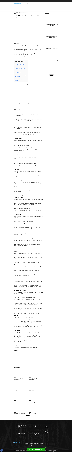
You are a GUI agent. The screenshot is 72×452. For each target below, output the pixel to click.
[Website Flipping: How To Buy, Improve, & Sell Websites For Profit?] (51, 67)
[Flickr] (49, 444)
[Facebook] (50, 1)
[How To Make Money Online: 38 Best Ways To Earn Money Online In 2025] (51, 19)
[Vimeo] (56, 1)
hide (24, 61)
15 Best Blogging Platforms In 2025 (33, 413)
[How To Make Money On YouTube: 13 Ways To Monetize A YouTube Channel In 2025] (16, 434)
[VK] (35, 39)
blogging (17, 350)
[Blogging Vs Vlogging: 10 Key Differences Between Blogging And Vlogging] (36, 385)
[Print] (39, 39)
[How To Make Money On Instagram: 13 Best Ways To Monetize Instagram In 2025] (51, 43)
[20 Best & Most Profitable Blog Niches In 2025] (21, 397)
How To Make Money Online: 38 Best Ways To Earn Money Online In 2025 (22, 426)
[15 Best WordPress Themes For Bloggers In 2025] (21, 408)
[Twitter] (54, 1)
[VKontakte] (54, 444)
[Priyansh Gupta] (14, 19)
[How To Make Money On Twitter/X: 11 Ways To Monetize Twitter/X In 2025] (51, 31)
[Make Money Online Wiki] (18, 444)
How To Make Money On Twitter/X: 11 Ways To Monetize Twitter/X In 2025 (38, 430)
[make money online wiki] (20, 5)
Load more (28, 415)
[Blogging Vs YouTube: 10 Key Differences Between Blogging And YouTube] (36, 373)
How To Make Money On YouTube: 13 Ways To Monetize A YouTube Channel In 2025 (22, 434)
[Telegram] (21, 39)
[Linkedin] (29, 39)
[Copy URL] (41, 39)
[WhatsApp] (19, 39)
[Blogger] (45, 444)
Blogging (17, 12)
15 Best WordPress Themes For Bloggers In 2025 (19, 413)
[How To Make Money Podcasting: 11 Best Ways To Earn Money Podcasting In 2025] (51, 55)
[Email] (37, 39)
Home (14, 12)
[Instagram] (52, 1)
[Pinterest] (25, 39)
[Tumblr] (33, 39)
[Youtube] (57, 1)
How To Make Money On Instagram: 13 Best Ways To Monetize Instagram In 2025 (22, 430)
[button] (57, 10)
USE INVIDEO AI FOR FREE (36, 449)
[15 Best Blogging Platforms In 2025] (36, 408)
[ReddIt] (31, 39)
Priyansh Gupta (17, 19)
